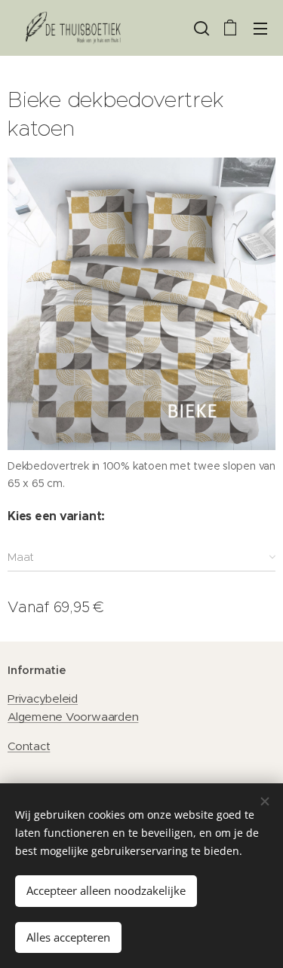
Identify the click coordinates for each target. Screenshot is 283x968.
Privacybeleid (43, 698)
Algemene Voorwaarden (73, 716)
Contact (29, 746)
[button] (200, 28)
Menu (260, 28)
